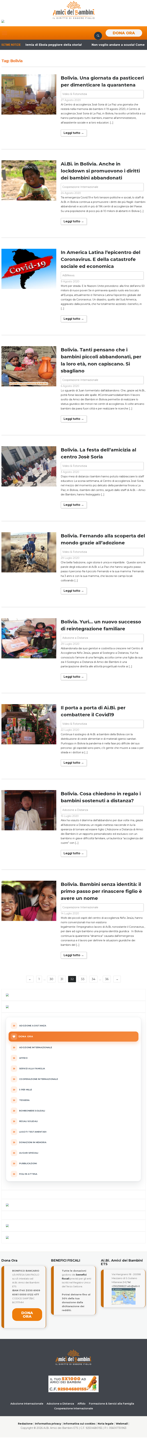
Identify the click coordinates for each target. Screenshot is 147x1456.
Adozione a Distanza (75, 637)
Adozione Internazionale (26, 1403)
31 (61, 979)
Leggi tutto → (74, 133)
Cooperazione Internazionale (80, 187)
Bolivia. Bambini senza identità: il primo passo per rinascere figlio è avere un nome (101, 891)
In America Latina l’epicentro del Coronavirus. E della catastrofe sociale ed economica (100, 259)
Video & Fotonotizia (74, 94)
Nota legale (105, 1423)
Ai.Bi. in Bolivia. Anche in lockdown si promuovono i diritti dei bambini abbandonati (100, 171)
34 (93, 979)
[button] (4, 33)
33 (82, 979)
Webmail (122, 1423)
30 (51, 979)
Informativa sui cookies (79, 1423)
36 (106, 979)
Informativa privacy (48, 1423)
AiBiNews (68, 275)
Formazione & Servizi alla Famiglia (111, 1403)
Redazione (25, 1423)
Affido (81, 1403)
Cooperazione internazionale (73, 1408)
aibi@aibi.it (133, 1286)
